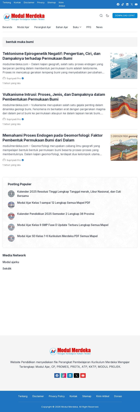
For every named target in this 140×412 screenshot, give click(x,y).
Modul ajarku (11, 262)
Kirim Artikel (62, 4)
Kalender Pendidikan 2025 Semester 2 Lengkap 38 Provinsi (55, 213)
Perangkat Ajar (42, 27)
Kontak (17, 2)
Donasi (118, 396)
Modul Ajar (23, 27)
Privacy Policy (57, 396)
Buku (76, 27)
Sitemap (51, 2)
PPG (88, 27)
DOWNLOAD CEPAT (125, 15)
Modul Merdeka (69, 406)
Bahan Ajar (62, 27)
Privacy (41, 2)
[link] (118, 4)
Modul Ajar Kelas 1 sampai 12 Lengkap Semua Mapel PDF (53, 202)
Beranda (7, 27)
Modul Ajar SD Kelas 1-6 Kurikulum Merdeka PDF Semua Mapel (57, 236)
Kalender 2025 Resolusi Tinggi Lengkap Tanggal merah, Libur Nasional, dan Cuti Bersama (69, 194)
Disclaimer (29, 2)
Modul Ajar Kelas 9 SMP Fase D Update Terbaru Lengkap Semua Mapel (62, 225)
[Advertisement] (70, 303)
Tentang (7, 2)
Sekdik (7, 268)
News (99, 27)
